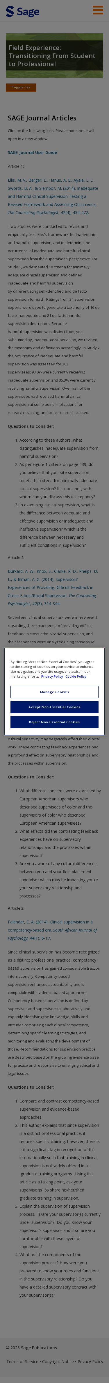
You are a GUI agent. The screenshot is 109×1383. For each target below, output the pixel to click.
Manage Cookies (54, 692)
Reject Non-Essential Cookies (54, 722)
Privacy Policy (52, 676)
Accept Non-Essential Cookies (54, 707)
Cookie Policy (75, 676)
